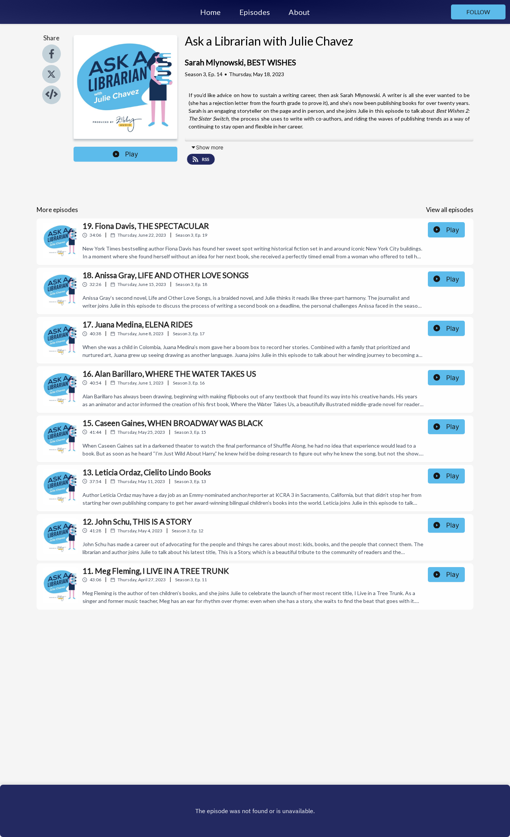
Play (131, 154)
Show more (209, 147)
